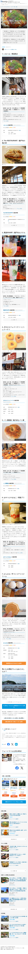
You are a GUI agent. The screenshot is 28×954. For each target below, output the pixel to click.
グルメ (3, 47)
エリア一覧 (13, 6)
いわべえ (5, 125)
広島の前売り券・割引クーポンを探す (14, 721)
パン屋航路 (5, 483)
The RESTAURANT (8, 212)
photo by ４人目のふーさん (22, 27)
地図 (20, 130)
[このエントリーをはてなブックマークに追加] (16, 744)
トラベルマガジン (7, 6)
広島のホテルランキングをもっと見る (14, 802)
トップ (2, 6)
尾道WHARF (6, 310)
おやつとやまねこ (7, 557)
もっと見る (6, 121)
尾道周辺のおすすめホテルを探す (14, 663)
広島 (16, 6)
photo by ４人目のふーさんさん (20, 73)
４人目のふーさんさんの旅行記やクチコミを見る (14, 706)
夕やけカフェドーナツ (8, 400)
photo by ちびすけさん (21, 458)
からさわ (5, 643)
